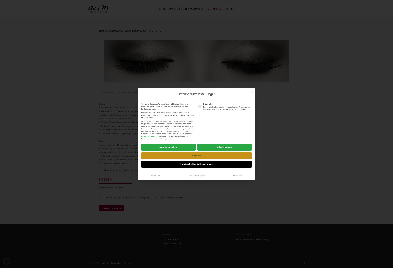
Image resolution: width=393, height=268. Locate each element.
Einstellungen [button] (146, 139)
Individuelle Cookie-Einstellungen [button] (196, 164)
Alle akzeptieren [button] (224, 147)
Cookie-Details (156, 175)
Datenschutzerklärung (149, 136)
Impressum (237, 175)
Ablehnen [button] (196, 156)
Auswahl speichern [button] (168, 147)
